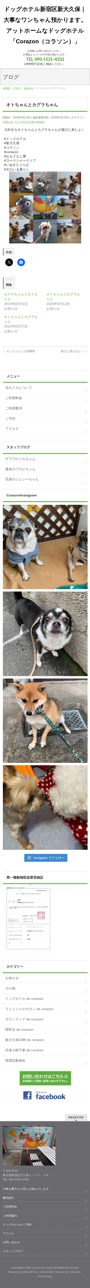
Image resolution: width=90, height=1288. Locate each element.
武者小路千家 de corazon (24, 1050)
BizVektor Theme (53, 1272)
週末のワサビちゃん (20, 469)
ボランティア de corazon (24, 1019)
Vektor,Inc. (75, 1272)
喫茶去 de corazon (19, 1029)
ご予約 (10, 418)
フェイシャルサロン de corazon (29, 1009)
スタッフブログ (13, 1251)
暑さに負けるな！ (74, 351)
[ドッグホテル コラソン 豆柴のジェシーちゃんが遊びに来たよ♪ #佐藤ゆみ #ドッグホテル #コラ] (45, 720)
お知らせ (8, 121)
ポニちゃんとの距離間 (19, 351)
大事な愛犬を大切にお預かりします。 (27, 1188)
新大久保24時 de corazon (24, 1040)
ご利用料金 (13, 398)
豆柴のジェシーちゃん (22, 479)
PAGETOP (76, 1117)
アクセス (12, 429)
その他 (10, 988)
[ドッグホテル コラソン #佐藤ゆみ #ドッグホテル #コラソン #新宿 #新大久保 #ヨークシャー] (45, 634)
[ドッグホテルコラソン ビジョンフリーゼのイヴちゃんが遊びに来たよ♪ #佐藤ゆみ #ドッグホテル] (45, 807)
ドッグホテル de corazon (29, 121)
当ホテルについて (18, 388)
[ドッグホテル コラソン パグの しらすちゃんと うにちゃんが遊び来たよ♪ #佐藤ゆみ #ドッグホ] (45, 547)
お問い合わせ (11, 1242)
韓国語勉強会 (15, 1060)
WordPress (31, 1272)
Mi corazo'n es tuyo (39, 1267)
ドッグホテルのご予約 (17, 1224)
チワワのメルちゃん (20, 459)
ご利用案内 (13, 408)
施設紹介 (8, 1197)
